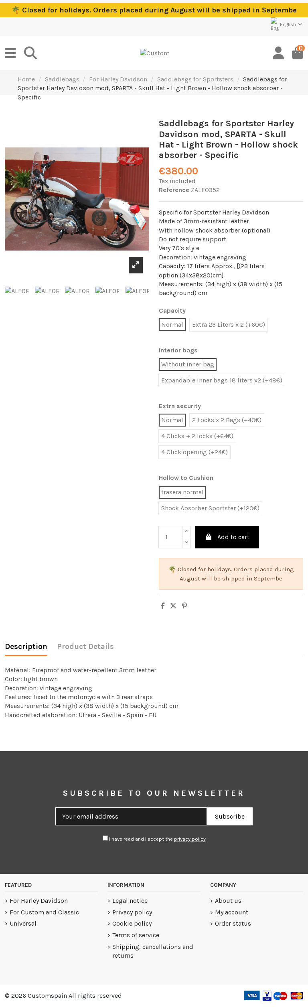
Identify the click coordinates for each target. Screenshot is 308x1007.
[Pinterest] (184, 606)
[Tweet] (173, 606)
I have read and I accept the (157, 839)
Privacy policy (132, 912)
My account (231, 912)
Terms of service (135, 935)
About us (228, 900)
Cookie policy (132, 923)
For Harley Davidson (39, 900)
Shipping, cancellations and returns (152, 951)
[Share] (163, 606)
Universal (23, 923)
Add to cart (233, 537)
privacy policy (190, 839)
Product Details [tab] (85, 646)
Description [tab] (26, 646)
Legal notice (130, 900)
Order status (233, 923)
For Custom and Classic (44, 912)
